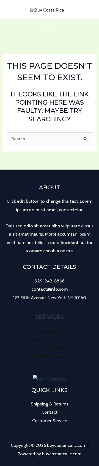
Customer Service (49, 420)
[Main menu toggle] (49, 27)
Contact (49, 412)
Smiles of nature (49, 356)
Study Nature (49, 331)
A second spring (49, 348)
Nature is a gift (49, 339)
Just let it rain (49, 364)
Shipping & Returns (49, 404)
